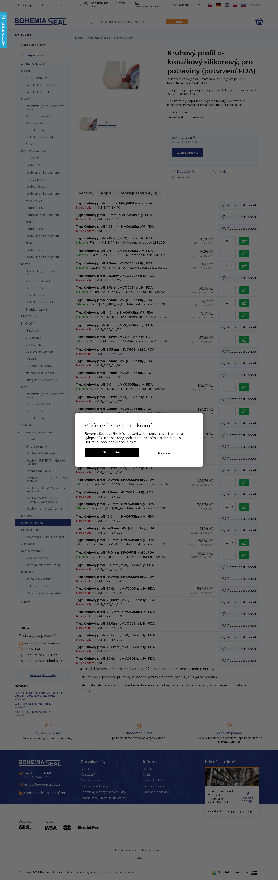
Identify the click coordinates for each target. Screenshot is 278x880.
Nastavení (166, 453)
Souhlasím (111, 452)
